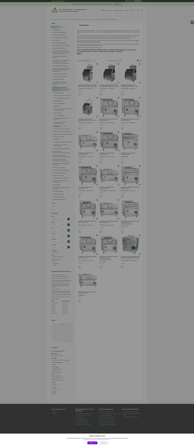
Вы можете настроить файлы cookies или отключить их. (97, 439)
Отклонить (103, 442)
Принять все (92, 442)
